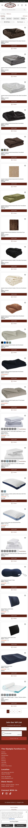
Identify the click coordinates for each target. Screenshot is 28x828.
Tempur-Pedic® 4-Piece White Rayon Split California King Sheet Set (13, 553)
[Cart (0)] (25, 5)
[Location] (18, 5)
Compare (15, 48)
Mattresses (9, 13)
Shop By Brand (4, 755)
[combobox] (20, 22)
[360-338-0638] (22, 5)
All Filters (8, 22)
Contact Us (3, 764)
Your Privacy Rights (14, 821)
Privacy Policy (14, 809)
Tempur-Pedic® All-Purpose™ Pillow (8, 580)
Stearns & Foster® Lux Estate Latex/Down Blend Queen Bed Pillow (13, 493)
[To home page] (10, 5)
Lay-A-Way (3, 762)
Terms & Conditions (14, 807)
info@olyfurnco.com (8, 778)
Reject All (7, 825)
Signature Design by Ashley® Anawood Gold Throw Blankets (12, 179)
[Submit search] (24, 10)
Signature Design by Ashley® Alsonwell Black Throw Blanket (12, 123)
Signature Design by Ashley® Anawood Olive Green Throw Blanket (13, 205)
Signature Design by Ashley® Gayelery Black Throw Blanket (12, 371)
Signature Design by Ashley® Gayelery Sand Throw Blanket (12, 345)
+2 (17, 461)
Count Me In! (14, 738)
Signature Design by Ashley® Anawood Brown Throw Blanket (12, 152)
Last (19, 711)
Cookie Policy (12, 818)
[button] (2, 5)
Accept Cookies (20, 825)
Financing (3, 760)
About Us (3, 759)
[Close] (26, 812)
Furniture (3, 752)
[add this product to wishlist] (25, 27)
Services (3, 757)
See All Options (22, 429)
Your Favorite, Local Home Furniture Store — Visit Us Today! (14, 1)
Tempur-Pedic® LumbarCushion (7, 608)
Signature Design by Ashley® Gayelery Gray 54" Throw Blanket (12, 400)
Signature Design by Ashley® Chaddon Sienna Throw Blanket (12, 316)
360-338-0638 (8, 776)
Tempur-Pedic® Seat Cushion (6, 666)
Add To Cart (14, 45)
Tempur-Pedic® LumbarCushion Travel (8, 637)
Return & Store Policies (6, 765)
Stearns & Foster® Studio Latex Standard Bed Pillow (10, 522)
